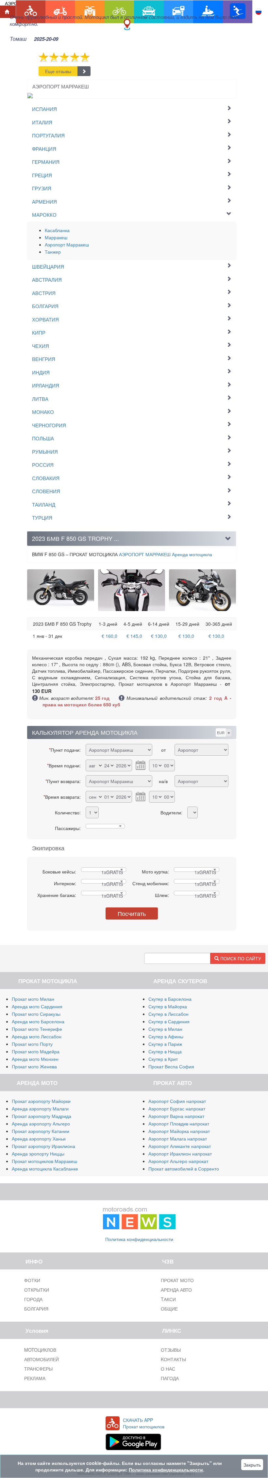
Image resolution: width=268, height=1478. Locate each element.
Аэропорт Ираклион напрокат (180, 1153)
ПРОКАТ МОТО (177, 1280)
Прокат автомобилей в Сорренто (183, 1168)
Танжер (53, 251)
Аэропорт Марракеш (67, 244)
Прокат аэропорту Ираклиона (43, 1146)
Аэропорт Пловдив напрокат (178, 1123)
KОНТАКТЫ (173, 1359)
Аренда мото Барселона (38, 1021)
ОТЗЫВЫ (171, 1349)
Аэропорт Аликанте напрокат (179, 1146)
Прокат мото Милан (33, 999)
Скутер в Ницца (165, 1051)
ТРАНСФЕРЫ (38, 1368)
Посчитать (132, 913)
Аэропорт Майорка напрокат (179, 1131)
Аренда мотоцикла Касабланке (45, 1168)
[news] (139, 1217)
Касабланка (57, 230)
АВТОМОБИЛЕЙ (41, 1359)
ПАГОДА (170, 1378)
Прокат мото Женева (34, 1066)
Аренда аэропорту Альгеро (41, 1123)
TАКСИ (168, 1299)
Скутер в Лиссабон (168, 1014)
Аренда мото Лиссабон (36, 1036)
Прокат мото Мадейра (35, 1051)
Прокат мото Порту (32, 1044)
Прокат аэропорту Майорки (41, 1101)
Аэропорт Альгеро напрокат (178, 1161)
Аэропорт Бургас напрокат (176, 1108)
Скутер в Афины (165, 1036)
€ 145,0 (134, 636)
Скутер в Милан (165, 1029)
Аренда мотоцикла (165, 554)
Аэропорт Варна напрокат (176, 1116)
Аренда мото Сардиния (37, 1006)
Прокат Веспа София (171, 1066)
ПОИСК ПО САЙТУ (240, 958)
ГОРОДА (33, 1299)
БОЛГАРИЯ (36, 1308)
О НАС (168, 1368)
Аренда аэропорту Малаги (40, 1108)
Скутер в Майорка (167, 1006)
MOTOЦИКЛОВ (40, 1349)
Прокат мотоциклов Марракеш (44, 1161)
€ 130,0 (159, 636)
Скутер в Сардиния (169, 1021)
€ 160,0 (109, 636)
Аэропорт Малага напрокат (177, 1138)
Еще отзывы (58, 71)
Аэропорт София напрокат (177, 1101)
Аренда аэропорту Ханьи (39, 1138)
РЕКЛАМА (34, 1378)
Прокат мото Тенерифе (37, 1029)
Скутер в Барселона (170, 999)
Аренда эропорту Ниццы (38, 1153)
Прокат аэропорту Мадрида (41, 1116)
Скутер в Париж (165, 1044)
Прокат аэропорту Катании (40, 1131)
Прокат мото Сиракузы (36, 1014)
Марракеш (56, 237)
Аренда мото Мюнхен (35, 1059)
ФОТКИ (32, 1280)
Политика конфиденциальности (139, 1239)
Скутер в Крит (163, 1059)
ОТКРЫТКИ (36, 1289)
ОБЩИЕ (169, 1308)
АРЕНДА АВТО (176, 1289)
